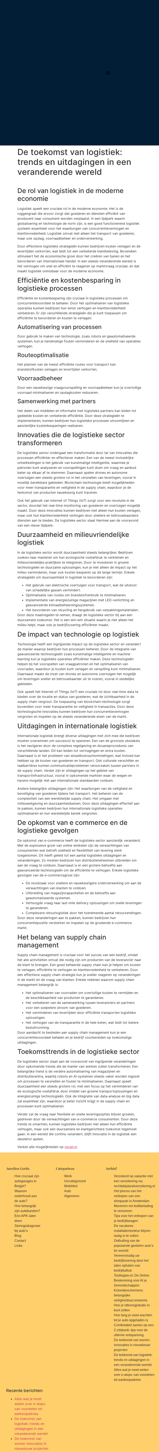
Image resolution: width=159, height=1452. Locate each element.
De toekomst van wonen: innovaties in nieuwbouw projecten (132, 1345)
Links (18, 1245)
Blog (17, 1235)
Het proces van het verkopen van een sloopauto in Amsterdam (131, 1196)
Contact (20, 1240)
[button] (108, 72)
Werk (68, 1176)
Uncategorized (75, 1181)
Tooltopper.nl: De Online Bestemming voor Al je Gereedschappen (131, 1280)
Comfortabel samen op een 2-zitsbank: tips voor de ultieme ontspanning (134, 1330)
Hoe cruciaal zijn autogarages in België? (26, 1181)
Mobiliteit (70, 1186)
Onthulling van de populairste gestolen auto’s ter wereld (133, 1245)
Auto (67, 1191)
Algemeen (71, 1196)
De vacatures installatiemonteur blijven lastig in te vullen (132, 1230)
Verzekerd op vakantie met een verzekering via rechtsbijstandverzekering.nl (134, 1181)
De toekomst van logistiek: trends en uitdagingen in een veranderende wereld (133, 1360)
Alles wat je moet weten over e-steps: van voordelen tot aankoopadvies (134, 1374)
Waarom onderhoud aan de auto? (25, 1196)
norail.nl (71, 1147)
